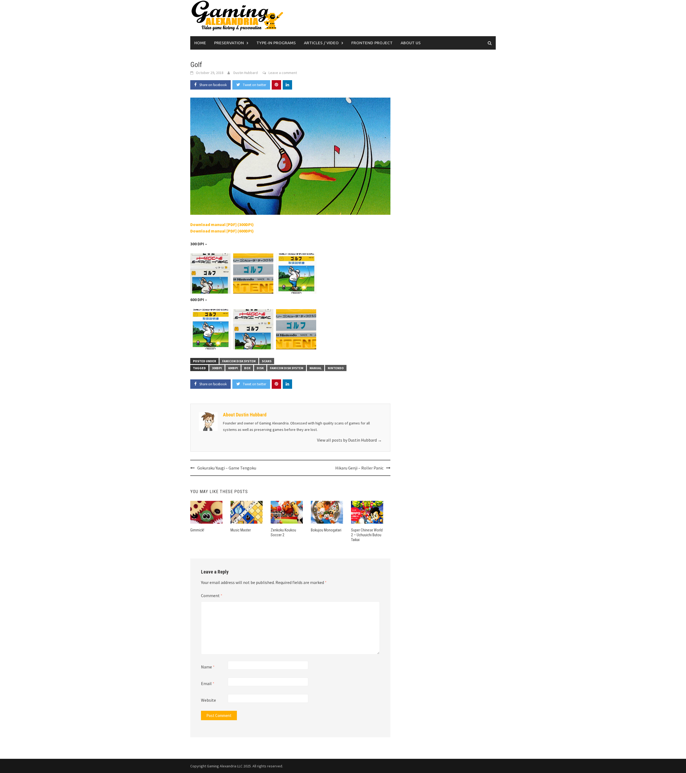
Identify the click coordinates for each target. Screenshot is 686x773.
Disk (260, 368)
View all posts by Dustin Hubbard (349, 440)
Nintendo (336, 368)
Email (207, 683)
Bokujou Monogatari (326, 530)
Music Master (240, 530)
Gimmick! (197, 530)
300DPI (217, 368)
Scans (266, 361)
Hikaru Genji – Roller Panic (359, 468)
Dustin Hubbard (245, 72)
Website (208, 700)
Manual (316, 368)
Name (208, 667)
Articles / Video (321, 42)
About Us (411, 42)
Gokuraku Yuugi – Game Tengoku (226, 468)
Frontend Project (372, 42)
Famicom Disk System (239, 361)
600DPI (233, 368)
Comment (211, 595)
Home (200, 42)
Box (247, 368)
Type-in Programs (276, 42)
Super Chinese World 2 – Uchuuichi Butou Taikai (367, 535)
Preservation (229, 42)
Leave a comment (283, 72)
